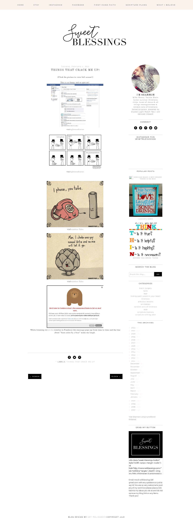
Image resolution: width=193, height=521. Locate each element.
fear (146, 294)
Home (20, 5)
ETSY (36, 5)
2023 (133, 328)
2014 (133, 352)
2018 (133, 340)
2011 (133, 361)
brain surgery (145, 288)
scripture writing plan (145, 315)
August (134, 376)
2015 (133, 349)
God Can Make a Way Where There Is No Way (148, 178)
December (135, 364)
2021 (133, 331)
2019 (133, 337)
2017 (133, 343)
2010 (133, 401)
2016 (133, 346)
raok (146, 309)
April (133, 388)
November (135, 367)
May (133, 385)
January (134, 397)
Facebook (78, 5)
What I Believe (166, 5)
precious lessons (145, 302)
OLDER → (116, 376)
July (133, 379)
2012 (133, 358)
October (134, 370)
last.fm (49, 330)
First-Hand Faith (105, 5)
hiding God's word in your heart (146, 296)
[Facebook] (135, 128)
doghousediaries (76, 129)
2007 (133, 410)
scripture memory (145, 312)
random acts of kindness (145, 307)
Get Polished (96, 517)
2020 (133, 334)
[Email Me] (155, 128)
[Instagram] (150, 128)
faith (145, 291)
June (133, 382)
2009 (133, 404)
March (133, 391)
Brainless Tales (77, 229)
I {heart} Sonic (145, 219)
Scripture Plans (136, 5)
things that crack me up (80, 362)
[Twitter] (140, 128)
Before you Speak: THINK (145, 258)
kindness (146, 299)
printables (145, 304)
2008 (133, 407)
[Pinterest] (145, 128)
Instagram (55, 5)
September (136, 373)
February (135, 394)
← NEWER (35, 376)
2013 (133, 355)
